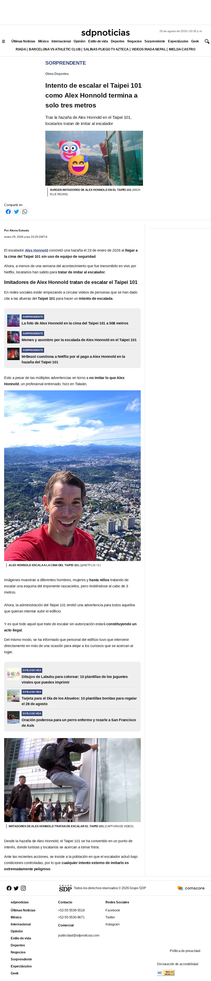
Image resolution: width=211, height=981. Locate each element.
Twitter (110, 917)
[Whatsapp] (25, 211)
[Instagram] (23, 888)
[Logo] (105, 33)
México (43, 41)
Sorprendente (154, 41)
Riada (21, 49)
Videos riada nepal (149, 49)
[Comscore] (191, 888)
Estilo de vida (98, 41)
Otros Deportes (57, 74)
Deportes (117, 41)
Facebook (113, 910)
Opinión (79, 41)
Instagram (113, 924)
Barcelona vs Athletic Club (55, 49)
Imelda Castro (182, 49)
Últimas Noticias (23, 41)
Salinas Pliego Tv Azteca (106, 49)
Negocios (134, 41)
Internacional (61, 41)
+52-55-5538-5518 (71, 910)
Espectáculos (178, 41)
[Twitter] (16, 211)
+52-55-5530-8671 (71, 917)
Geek (195, 41)
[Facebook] (8, 211)
